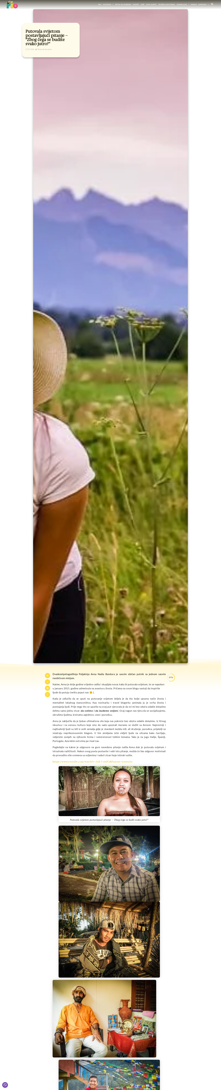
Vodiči (136, 4)
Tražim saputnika (166, 4)
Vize (142, 4)
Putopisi (107, 4)
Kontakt (202, 4)
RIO (100, 4)
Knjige (194, 4)
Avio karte (151, 4)
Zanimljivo (182, 4)
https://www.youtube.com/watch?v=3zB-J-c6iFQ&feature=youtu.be (92, 761)
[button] (47, 675)
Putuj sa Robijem (123, 4)
